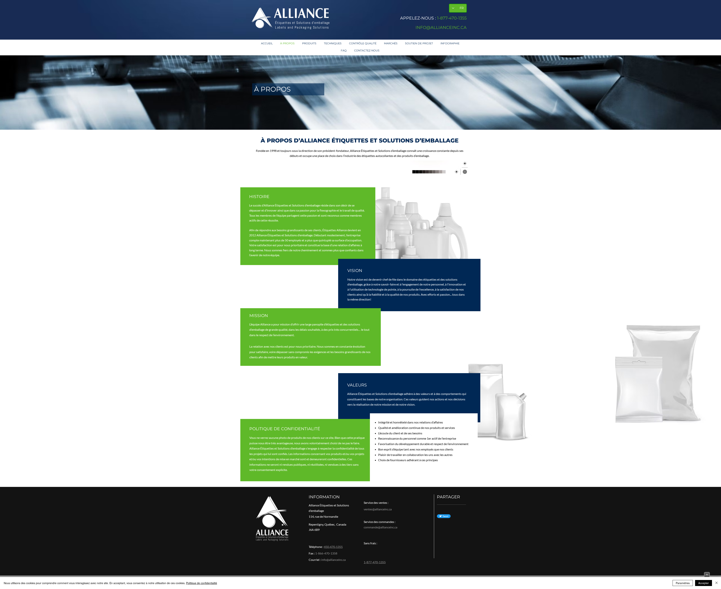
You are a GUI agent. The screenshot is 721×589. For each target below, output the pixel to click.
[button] (309, 43)
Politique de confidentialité (201, 583)
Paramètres (683, 583)
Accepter (703, 583)
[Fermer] (716, 583)
